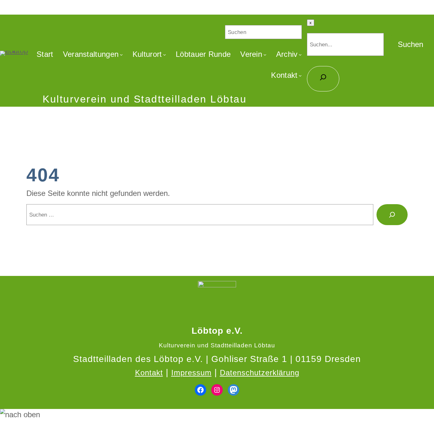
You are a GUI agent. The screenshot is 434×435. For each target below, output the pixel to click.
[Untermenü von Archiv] (300, 54)
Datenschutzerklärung (259, 372)
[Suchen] (392, 214)
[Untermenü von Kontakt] (300, 75)
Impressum (191, 372)
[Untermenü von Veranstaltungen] (121, 54)
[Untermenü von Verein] (265, 54)
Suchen (410, 44)
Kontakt (149, 372)
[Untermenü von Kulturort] (164, 54)
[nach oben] (217, 414)
